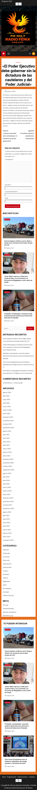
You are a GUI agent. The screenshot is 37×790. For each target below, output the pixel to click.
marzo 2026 (7, 406)
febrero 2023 (7, 533)
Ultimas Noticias (8, 595)
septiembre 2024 (8, 470)
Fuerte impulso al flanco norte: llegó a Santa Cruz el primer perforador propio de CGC (18, 243)
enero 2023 (6, 536)
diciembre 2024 (8, 459)
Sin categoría (7, 588)
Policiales (6, 574)
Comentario (9, 159)
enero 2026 (6, 413)
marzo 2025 (7, 448)
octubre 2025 (7, 424)
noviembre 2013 (8, 540)
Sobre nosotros (23, 777)
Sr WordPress (7, 383)
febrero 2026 (7, 410)
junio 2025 (6, 438)
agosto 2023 (7, 512)
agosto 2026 (7, 392)
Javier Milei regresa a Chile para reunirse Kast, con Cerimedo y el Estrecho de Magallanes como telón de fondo (18, 347)
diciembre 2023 (8, 498)
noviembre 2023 (8, 501)
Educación (6, 560)
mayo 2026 (6, 399)
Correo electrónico (11, 191)
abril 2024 (6, 484)
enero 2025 (6, 456)
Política (18, 62)
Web (6, 198)
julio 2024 (6, 477)
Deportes (6, 550)
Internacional (7, 567)
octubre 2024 (7, 466)
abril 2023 (6, 526)
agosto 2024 (7, 473)
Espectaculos (7, 564)
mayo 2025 (6, 441)
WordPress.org (8, 615)
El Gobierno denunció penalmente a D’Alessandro (27, 134)
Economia (6, 557)
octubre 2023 (7, 505)
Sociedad (6, 592)
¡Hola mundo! (18, 383)
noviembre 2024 (8, 463)
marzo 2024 (7, 487)
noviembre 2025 (8, 420)
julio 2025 (6, 434)
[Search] (30, 53)
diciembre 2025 (8, 417)
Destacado (6, 553)
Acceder (5, 605)
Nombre (8, 185)
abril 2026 (6, 403)
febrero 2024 (7, 491)
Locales (5, 571)
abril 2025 (6, 445)
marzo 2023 (7, 529)
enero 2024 (6, 494)
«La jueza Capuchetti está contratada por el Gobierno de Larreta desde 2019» (10, 136)
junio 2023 (6, 519)
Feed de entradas (8, 608)
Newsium (20, 788)
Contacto (32, 777)
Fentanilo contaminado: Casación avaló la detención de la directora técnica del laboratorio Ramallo (18, 316)
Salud (4, 585)
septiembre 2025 (8, 427)
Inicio (4, 777)
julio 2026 (6, 396)
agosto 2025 (7, 431)
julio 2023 (6, 515)
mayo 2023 (6, 522)
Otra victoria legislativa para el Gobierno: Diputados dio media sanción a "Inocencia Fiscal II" (18, 364)
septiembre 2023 (8, 508)
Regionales (6, 581)
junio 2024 (6, 480)
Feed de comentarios (9, 612)
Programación (11, 777)
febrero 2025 (7, 452)
